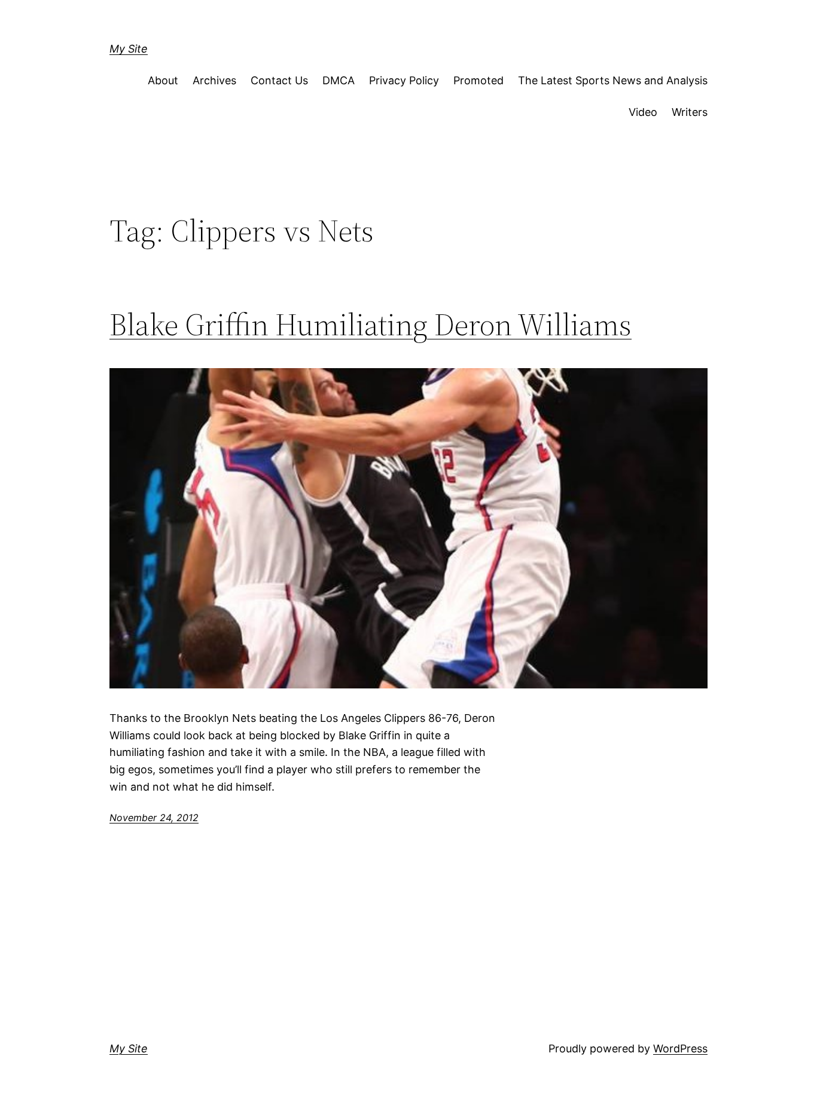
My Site (128, 48)
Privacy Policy (404, 80)
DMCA (338, 80)
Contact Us (279, 80)
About (163, 80)
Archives (214, 80)
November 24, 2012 (154, 817)
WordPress (680, 1048)
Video (643, 112)
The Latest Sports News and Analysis (613, 80)
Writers (690, 112)
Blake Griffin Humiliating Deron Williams (370, 324)
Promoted (478, 80)
